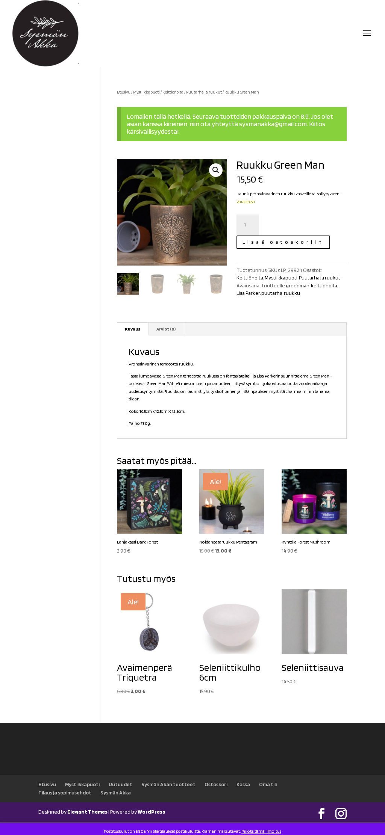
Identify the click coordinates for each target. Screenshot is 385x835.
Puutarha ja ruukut (204, 92)
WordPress (151, 812)
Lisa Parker (248, 293)
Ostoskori (216, 784)
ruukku (292, 293)
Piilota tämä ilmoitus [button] (261, 831)
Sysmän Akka (115, 793)
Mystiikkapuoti (146, 92)
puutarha (271, 293)
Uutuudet (120, 784)
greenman (297, 285)
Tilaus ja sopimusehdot (64, 793)
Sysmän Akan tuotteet (168, 784)
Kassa (243, 784)
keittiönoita (324, 285)
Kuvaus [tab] (132, 329)
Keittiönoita (172, 92)
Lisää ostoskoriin (283, 242)
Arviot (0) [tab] (166, 329)
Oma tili (268, 784)
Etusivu (123, 92)
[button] (216, 170)
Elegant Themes (87, 812)
